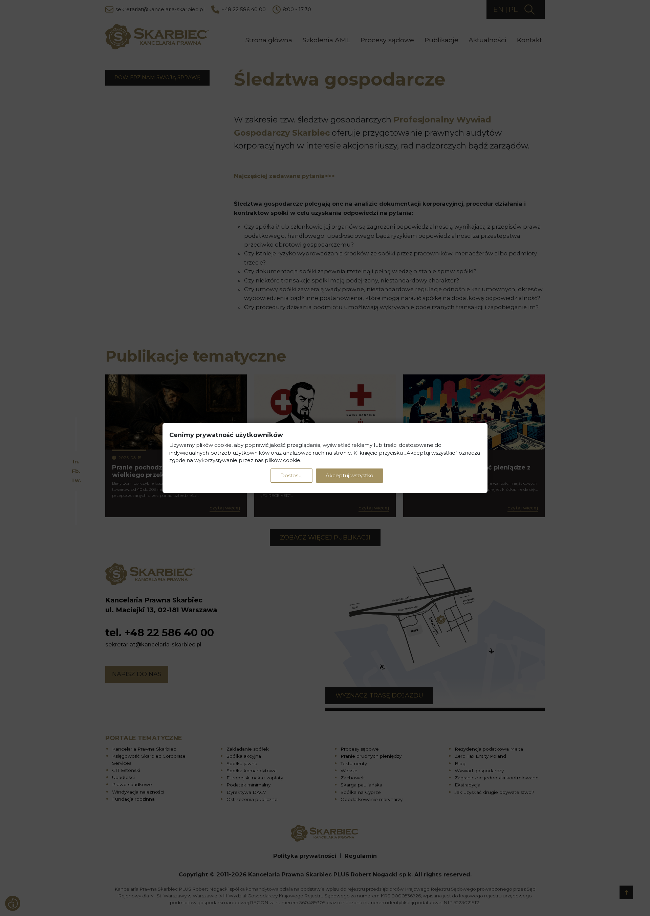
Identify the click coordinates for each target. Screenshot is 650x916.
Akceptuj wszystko (349, 475)
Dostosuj (291, 475)
